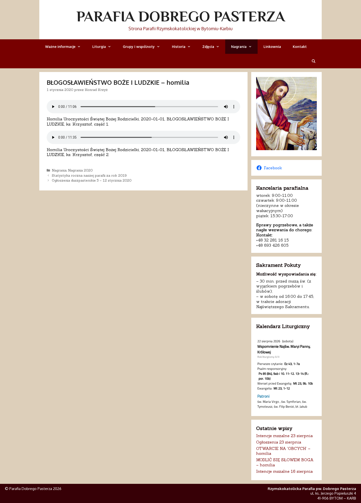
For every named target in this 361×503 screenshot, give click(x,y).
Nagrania (239, 46)
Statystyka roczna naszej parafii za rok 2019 (89, 175)
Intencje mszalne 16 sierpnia (284, 471)
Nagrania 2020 (80, 170)
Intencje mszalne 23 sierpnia (284, 435)
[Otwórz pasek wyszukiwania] (313, 61)
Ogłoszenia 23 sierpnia (278, 442)
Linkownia (272, 46)
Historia (178, 46)
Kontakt (300, 46)
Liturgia (99, 46)
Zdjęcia (208, 46)
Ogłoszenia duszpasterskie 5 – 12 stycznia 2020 (91, 180)
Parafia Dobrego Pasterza (180, 16)
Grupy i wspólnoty (139, 46)
